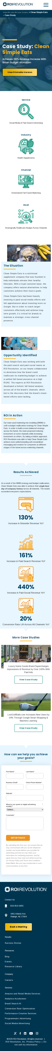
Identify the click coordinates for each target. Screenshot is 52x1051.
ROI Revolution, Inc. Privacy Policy (23, 1042)
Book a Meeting (18, 926)
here (13, 863)
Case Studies (22, 12)
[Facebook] (20, 1034)
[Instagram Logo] (37, 1034)
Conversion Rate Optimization (20, 1008)
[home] (26, 891)
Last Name (30, 772)
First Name (10, 772)
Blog (7, 956)
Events (8, 961)
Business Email (12, 782)
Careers (9, 980)
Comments (10, 815)
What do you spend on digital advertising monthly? (24, 805)
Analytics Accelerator (15, 999)
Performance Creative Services (20, 1013)
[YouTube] (31, 1034)
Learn (12, 12)
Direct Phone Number (34, 782)
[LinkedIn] (25, 1034)
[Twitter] (15, 1034)
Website (9, 793)
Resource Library (13, 966)
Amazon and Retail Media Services (22, 994)
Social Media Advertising (17, 1023)
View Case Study (28, 679)
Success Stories (13, 943)
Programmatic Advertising (18, 1018)
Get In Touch (18, 837)
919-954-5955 (16, 906)
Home (5, 12)
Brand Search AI (13, 1003)
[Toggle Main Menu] (46, 5)
